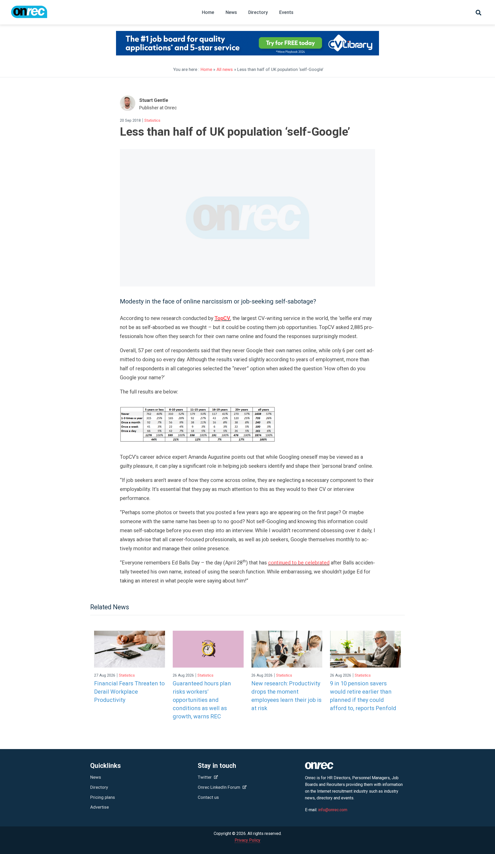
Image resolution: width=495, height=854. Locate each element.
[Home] (29, 14)
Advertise (99, 807)
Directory (258, 12)
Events (286, 12)
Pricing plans (102, 797)
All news (225, 69)
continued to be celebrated (298, 563)
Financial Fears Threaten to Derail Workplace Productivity (129, 691)
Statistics (152, 120)
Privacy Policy (247, 840)
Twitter (205, 777)
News (231, 12)
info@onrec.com (332, 809)
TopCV (222, 318)
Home (208, 12)
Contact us (208, 797)
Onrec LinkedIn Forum (219, 787)
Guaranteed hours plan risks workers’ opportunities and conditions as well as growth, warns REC (202, 700)
